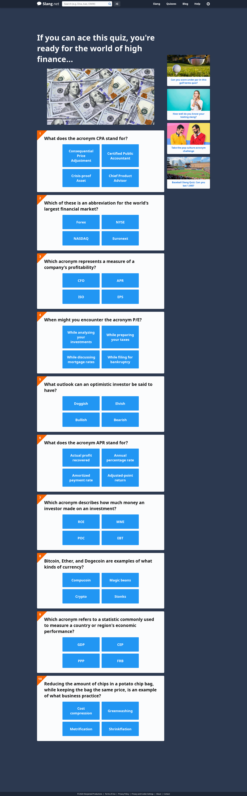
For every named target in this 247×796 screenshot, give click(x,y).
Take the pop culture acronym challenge (189, 149)
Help (197, 3)
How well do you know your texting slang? (188, 115)
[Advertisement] (123, 18)
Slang (156, 3)
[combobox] (87, 3)
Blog (185, 3)
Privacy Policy (123, 794)
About (158, 794)
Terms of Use (110, 794)
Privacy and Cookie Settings (143, 794)
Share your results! (100, 773)
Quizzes (171, 3)
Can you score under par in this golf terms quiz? (188, 81)
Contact (167, 794)
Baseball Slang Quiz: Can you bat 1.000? (188, 184)
